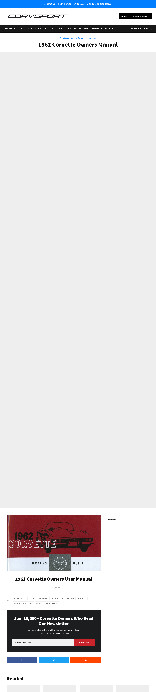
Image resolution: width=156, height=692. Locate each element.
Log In (124, 16)
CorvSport (64, 38)
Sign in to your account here (88, 495)
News (85, 28)
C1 (18, 28)
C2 (25, 28)
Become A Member (141, 16)
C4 (39, 28)
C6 (53, 28)
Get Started (78, 487)
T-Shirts (94, 28)
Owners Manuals (77, 38)
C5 (46, 28)
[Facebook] (144, 28)
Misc (75, 28)
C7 (60, 28)
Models (8, 28)
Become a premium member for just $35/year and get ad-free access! (78, 3)
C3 (32, 28)
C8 (67, 28)
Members (105, 28)
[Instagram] (147, 28)
